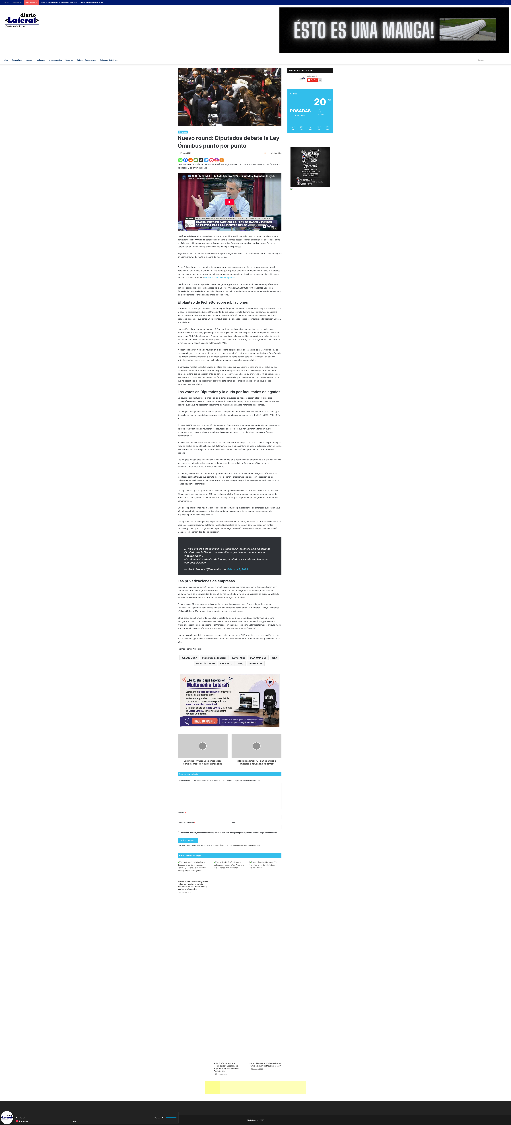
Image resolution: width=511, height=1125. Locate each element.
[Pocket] (211, 160)
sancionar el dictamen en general (219, 277)
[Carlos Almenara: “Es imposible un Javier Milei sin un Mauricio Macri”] (265, 961)
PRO (241, 663)
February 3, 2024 (237, 569)
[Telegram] (206, 160)
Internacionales (55, 60)
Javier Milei (239, 657)
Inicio (6, 60)
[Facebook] (185, 160)
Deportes (69, 60)
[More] (221, 160)
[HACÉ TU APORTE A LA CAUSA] (255, 1087)
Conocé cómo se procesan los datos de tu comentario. (237, 845)
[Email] (195, 160)
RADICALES (256, 663)
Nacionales (40, 60)
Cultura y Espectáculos (86, 60)
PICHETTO (226, 663)
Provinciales (17, 60)
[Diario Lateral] (22, 20)
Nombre (182, 813)
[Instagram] (216, 160)
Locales (29, 60)
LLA (275, 657)
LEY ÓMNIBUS (259, 657)
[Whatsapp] (180, 160)
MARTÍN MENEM (206, 663)
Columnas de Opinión (109, 60)
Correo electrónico (186, 823)
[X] (201, 160)
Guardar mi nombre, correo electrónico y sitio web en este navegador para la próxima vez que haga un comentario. (228, 833)
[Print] (190, 160)
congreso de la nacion (214, 657)
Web (233, 823)
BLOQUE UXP (190, 657)
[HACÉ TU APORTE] (229, 701)
